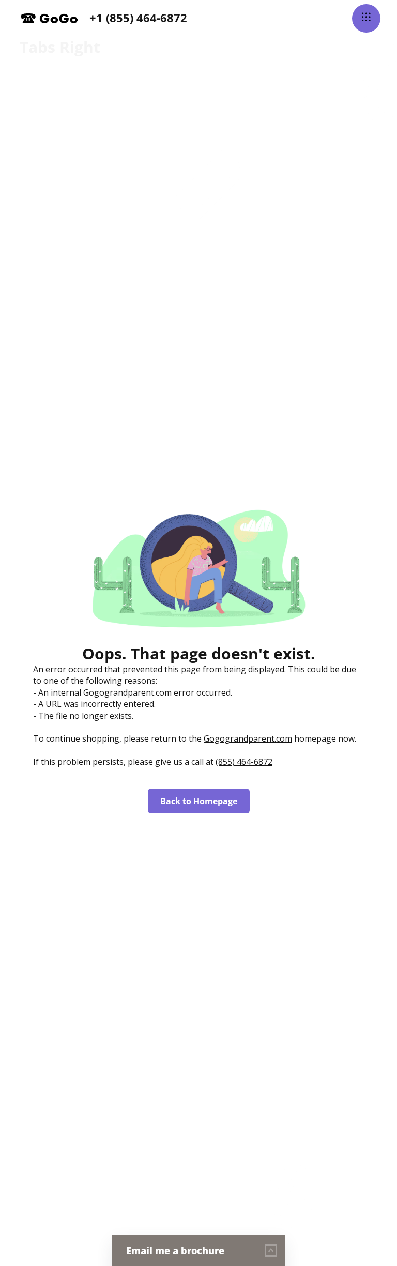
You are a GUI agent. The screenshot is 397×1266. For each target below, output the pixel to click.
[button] (366, 18)
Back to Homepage (198, 801)
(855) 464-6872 (244, 761)
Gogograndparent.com (248, 738)
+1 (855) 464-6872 (138, 17)
